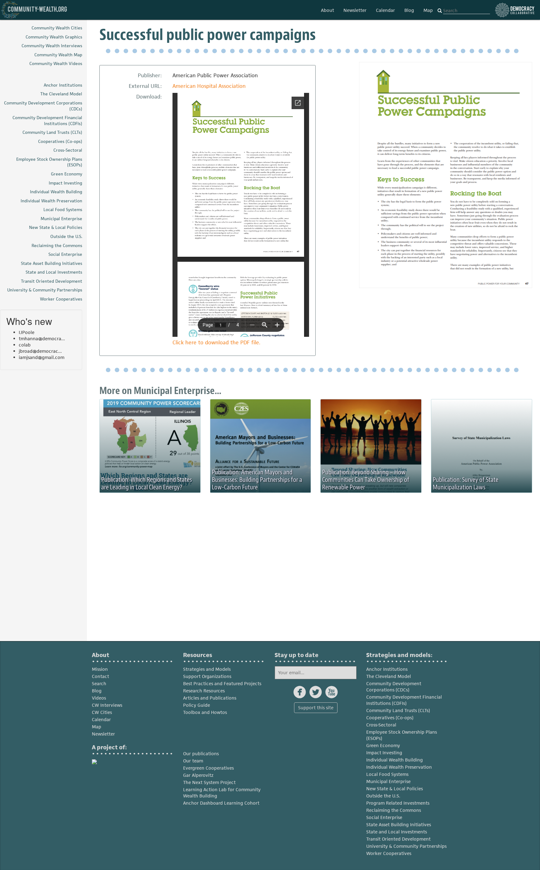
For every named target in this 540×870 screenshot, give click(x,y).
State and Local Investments (396, 832)
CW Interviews (107, 705)
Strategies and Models (207, 669)
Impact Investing (384, 753)
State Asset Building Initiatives (398, 824)
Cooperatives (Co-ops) (389, 718)
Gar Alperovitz (198, 775)
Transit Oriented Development (398, 839)
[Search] (440, 11)
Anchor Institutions (387, 669)
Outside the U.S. (383, 796)
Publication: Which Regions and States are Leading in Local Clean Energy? (146, 483)
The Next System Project (209, 782)
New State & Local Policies (394, 789)
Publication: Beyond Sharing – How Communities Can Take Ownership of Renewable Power (365, 480)
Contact (100, 676)
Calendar (385, 10)
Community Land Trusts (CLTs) (398, 710)
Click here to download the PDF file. (216, 342)
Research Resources (204, 691)
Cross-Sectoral (381, 725)
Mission (100, 669)
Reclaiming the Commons (393, 810)
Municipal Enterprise (388, 781)
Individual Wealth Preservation (399, 767)
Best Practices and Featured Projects (222, 683)
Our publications (201, 753)
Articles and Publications (209, 698)
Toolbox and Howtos (205, 712)
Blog (409, 10)
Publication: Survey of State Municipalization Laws (465, 483)
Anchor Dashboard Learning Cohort (221, 803)
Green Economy (383, 745)
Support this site (315, 708)
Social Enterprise (384, 817)
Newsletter (355, 10)
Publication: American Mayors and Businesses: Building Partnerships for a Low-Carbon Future (257, 480)
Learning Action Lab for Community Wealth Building (222, 793)
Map (428, 10)
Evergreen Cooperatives (208, 768)
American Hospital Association (209, 86)
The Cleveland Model (388, 676)
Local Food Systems (387, 774)
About (327, 10)
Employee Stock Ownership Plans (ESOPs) (401, 735)
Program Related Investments (397, 803)
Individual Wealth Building (394, 760)
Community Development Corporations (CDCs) (393, 686)
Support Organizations (207, 676)
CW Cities (102, 712)
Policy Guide (196, 705)
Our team (193, 761)
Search (99, 683)
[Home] (34, 10)
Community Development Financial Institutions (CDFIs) (404, 700)
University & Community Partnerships (406, 846)
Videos (99, 698)
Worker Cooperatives (388, 853)
